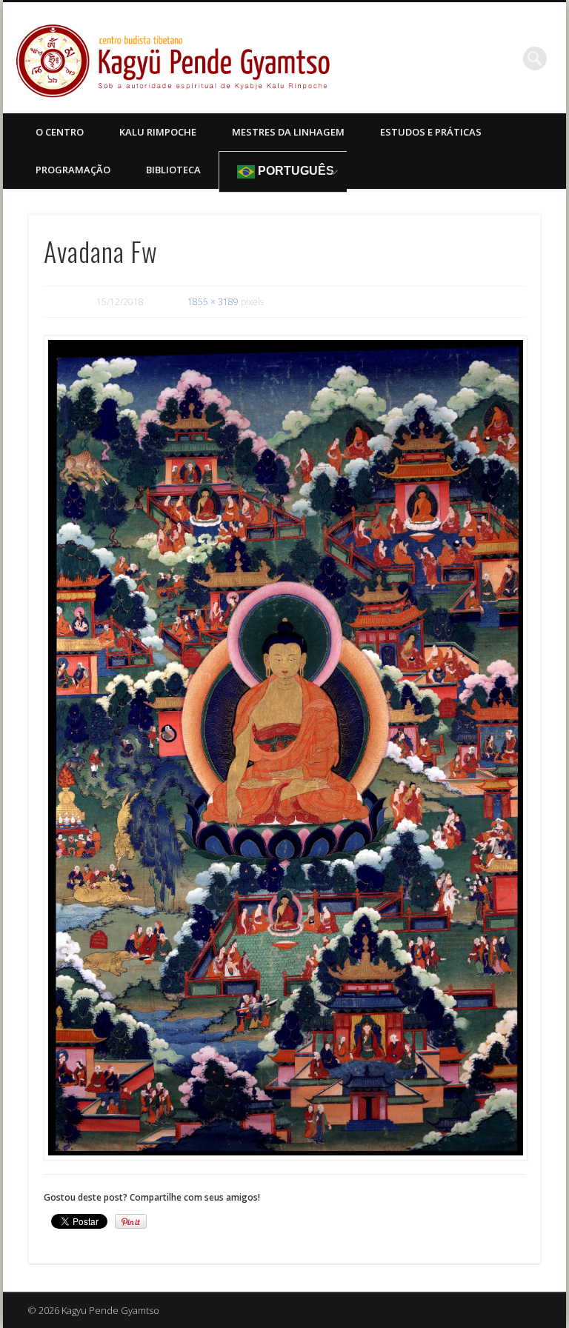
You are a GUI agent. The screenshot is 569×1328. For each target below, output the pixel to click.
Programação (73, 169)
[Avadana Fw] (285, 748)
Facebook (504, 58)
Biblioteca (173, 169)
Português (294, 170)
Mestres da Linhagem (288, 132)
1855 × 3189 (213, 302)
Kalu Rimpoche (157, 132)
